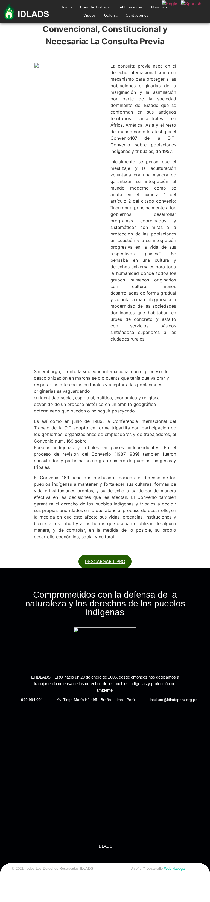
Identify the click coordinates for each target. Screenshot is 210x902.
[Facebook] (186, 12)
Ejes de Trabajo (94, 7)
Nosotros (159, 7)
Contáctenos (137, 15)
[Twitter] (195, 12)
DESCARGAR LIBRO (105, 561)
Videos (89, 15)
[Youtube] (203, 12)
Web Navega (174, 868)
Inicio (67, 7)
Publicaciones (130, 7)
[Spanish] (191, 3)
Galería (111, 15)
